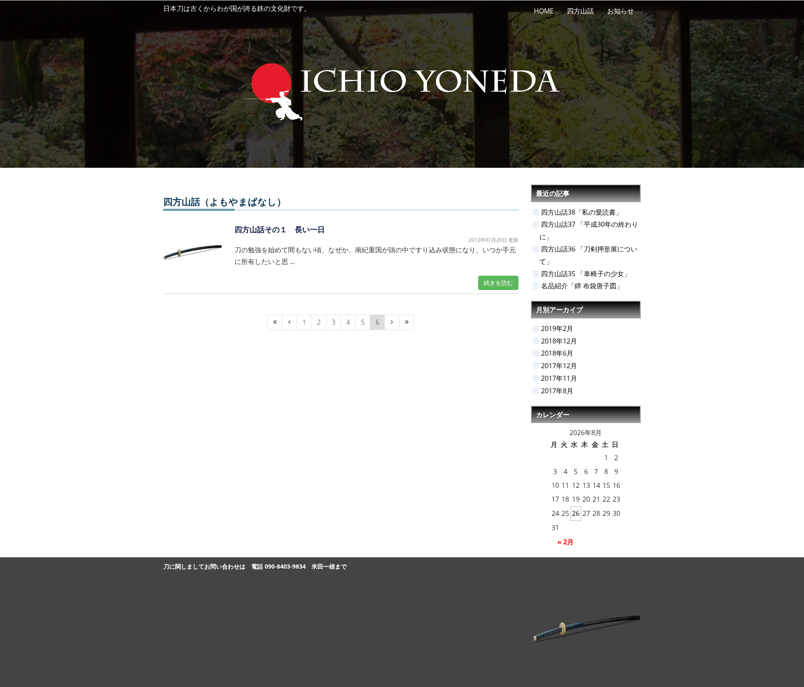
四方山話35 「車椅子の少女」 (586, 273)
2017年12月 (559, 365)
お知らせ (620, 10)
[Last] (406, 322)
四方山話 (580, 10)
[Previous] (289, 322)
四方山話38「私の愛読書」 (581, 212)
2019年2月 (557, 328)
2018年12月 (559, 341)
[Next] (391, 322)
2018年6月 (557, 353)
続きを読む (498, 283)
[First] (274, 322)
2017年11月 (559, 378)
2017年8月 (557, 390)
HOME (544, 10)
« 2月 (565, 541)
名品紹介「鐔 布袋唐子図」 (582, 285)
